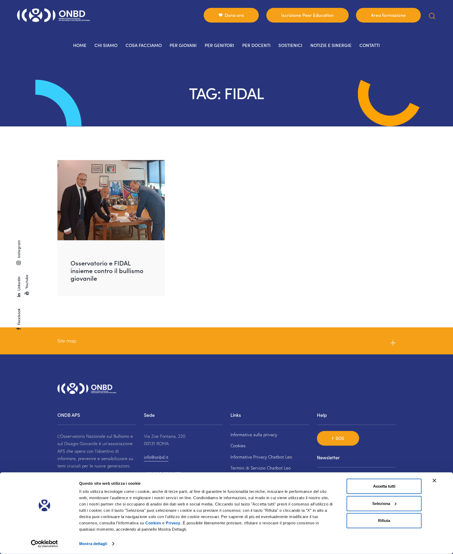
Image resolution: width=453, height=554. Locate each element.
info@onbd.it (156, 457)
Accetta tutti (384, 486)
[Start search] (432, 16)
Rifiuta (384, 520)
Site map (66, 341)
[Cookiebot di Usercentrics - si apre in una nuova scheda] (44, 544)
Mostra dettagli (93, 543)
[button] (226, 340)
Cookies (153, 523)
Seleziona (381, 503)
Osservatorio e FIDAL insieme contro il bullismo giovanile (107, 270)
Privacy (173, 523)
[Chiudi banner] (434, 480)
